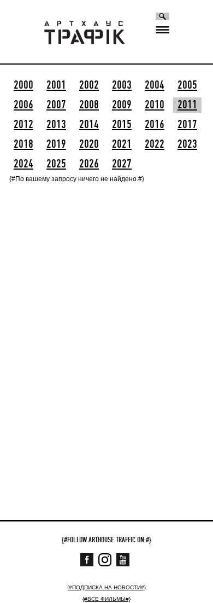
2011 (187, 105)
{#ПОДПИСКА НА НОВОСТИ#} (106, 587)
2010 (154, 105)
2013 (56, 124)
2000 (23, 85)
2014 (89, 124)
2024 (23, 164)
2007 (56, 105)
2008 (89, 105)
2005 (187, 85)
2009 (122, 105)
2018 (23, 144)
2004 (154, 85)
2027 (122, 164)
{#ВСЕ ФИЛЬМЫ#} (106, 599)
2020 (89, 144)
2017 (187, 124)
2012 (23, 124)
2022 (154, 144)
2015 (122, 124)
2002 (89, 85)
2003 (122, 85)
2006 (23, 105)
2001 (56, 85)
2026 (89, 164)
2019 (56, 144)
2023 (187, 144)
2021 (122, 144)
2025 (56, 164)
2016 (154, 124)
